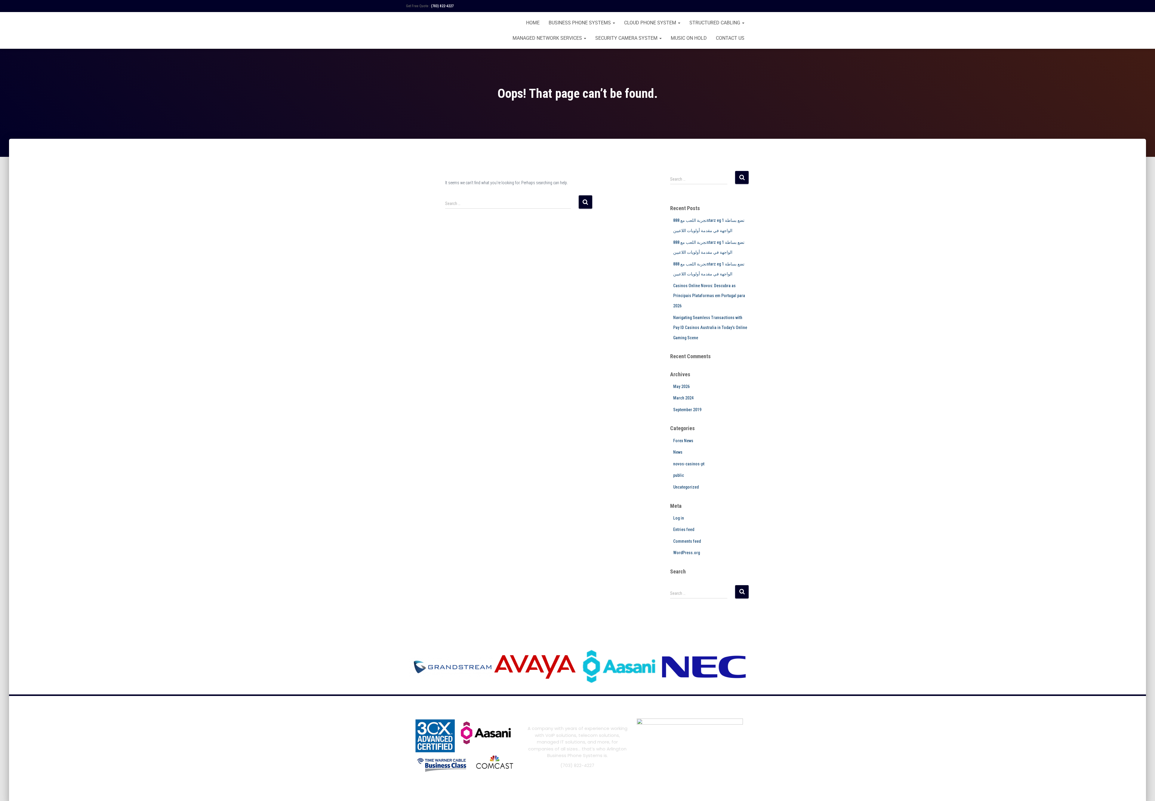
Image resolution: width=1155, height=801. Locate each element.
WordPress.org (686, 552)
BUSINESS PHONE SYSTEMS (580, 23)
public (678, 475)
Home (533, 23)
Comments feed (687, 541)
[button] (613, 23)
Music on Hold (689, 38)
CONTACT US (730, 38)
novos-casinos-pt (688, 463)
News (677, 452)
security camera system (627, 38)
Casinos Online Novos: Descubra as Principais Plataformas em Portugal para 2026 (709, 295)
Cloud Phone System (650, 23)
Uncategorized (686, 487)
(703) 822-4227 (442, 6)
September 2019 (687, 409)
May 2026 (681, 386)
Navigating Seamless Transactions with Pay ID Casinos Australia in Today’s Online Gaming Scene (710, 327)
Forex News (683, 440)
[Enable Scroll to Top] (1143, 788)
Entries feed (683, 529)
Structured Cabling (715, 23)
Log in (678, 518)
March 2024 (683, 398)
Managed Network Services (548, 38)
